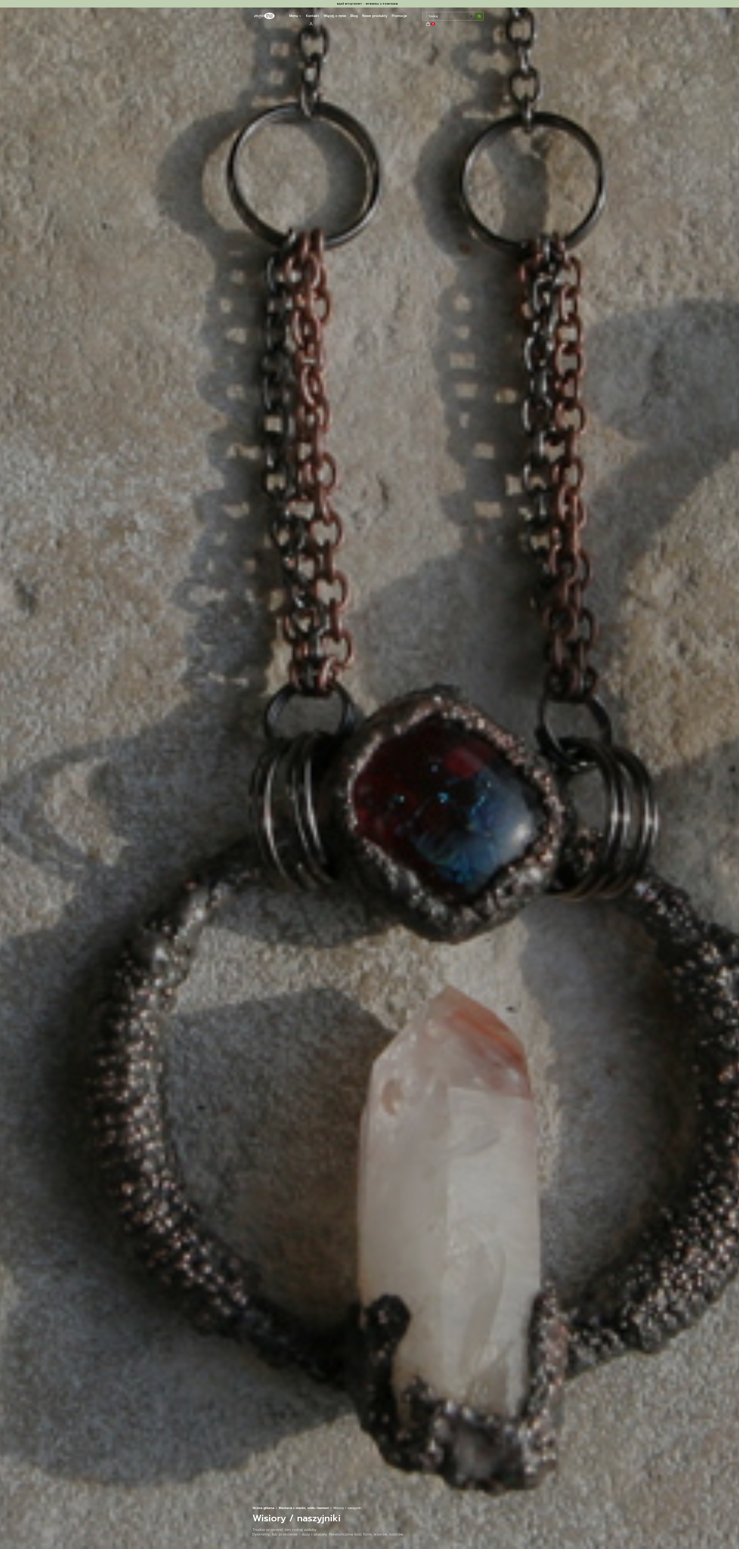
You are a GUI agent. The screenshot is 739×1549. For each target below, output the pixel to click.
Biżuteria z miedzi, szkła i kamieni (304, 1508)
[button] (479, 16)
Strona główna (263, 1508)
